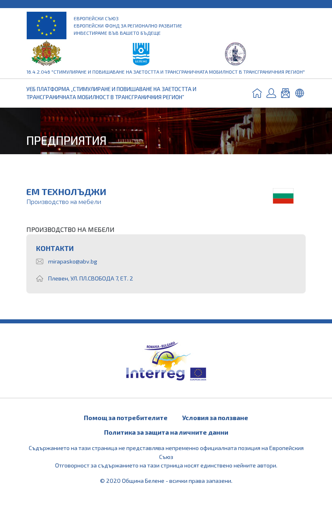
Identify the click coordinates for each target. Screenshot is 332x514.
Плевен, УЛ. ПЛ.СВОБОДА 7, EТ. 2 (90, 278)
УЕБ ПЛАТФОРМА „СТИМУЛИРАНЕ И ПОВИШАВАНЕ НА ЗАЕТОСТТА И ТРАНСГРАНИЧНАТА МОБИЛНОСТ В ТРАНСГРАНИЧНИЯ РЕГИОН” (111, 92)
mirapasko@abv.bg (72, 261)
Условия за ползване (215, 417)
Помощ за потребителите (126, 417)
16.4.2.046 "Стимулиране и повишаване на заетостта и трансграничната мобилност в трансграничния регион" (165, 71)
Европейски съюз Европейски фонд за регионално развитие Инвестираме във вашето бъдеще (128, 25)
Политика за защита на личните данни (166, 432)
